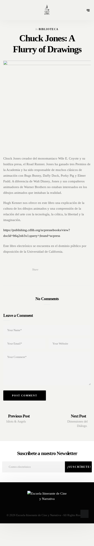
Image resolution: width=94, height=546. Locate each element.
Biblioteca (49, 29)
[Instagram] (55, 506)
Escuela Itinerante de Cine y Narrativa (38, 515)
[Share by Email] (50, 269)
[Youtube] (47, 506)
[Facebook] (40, 506)
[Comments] (58, 269)
